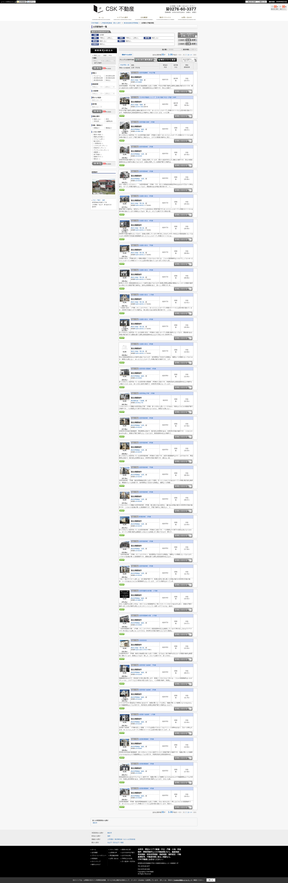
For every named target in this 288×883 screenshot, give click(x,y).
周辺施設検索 (114, 855)
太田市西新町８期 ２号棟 (148, 615)
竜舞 (141, 80)
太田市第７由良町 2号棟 (147, 690)
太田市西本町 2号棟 (146, 147)
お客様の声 (113, 852)
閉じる (211, 880)
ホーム (94, 849)
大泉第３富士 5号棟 (146, 196)
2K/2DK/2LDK (98, 78)
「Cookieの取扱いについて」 (182, 880)
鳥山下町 (140, 402)
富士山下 (116, 842)
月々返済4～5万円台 (128, 861)
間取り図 (126, 65)
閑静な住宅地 (99, 137)
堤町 (108, 836)
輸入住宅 (97, 141)
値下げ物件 (98, 63)
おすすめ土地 (126, 855)
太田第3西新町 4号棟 (146, 788)
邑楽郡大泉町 (138, 205)
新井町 (140, 427)
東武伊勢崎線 (135, 129)
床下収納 (97, 154)
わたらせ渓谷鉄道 (129, 839)
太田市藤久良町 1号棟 (146, 122)
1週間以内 (109, 121)
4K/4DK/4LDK (98, 80)
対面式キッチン (100, 148)
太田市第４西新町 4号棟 (147, 369)
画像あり (97, 128)
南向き (97, 159)
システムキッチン (100, 145)
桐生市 (95, 823)
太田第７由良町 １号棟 (147, 714)
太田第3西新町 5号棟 (146, 739)
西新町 (140, 378)
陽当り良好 (98, 134)
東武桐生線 (134, 401)
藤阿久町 (140, 600)
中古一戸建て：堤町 (99, 200)
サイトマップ (96, 861)
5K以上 (108, 80)
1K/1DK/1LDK (110, 76)
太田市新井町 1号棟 (146, 541)
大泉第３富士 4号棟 (146, 221)
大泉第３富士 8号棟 (146, 344)
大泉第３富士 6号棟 (146, 319)
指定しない (97, 55)
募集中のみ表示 (126, 55)
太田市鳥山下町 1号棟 (146, 393)
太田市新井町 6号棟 (146, 492)
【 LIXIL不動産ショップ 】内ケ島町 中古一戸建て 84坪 (157, 97)
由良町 (140, 674)
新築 (105, 55)
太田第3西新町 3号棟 (146, 764)
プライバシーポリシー (99, 855)
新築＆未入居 (126, 849)
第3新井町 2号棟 (145, 517)
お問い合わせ (114, 858)
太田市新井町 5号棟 (146, 566)
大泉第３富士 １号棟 (146, 295)
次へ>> (190, 55)
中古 (110, 55)
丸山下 (109, 842)
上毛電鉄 (110, 839)
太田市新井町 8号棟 (146, 443)
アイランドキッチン (101, 150)
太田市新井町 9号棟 (146, 418)
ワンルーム (97, 76)
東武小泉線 (134, 80)
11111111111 (143, 640)
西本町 (140, 156)
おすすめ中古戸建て (128, 852)
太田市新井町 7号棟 (146, 467)
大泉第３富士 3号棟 (146, 270)
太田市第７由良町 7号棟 (147, 665)
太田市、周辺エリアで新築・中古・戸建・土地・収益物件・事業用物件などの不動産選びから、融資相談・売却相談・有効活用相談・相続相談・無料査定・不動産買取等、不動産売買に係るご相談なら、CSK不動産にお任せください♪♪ (159, 854)
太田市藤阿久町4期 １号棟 (148, 591)
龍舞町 (140, 82)
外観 (121, 65)
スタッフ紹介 (114, 849)
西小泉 (142, 203)
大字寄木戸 (145, 649)
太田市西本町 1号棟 (146, 171)
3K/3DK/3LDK (110, 78)
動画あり (109, 128)
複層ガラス (98, 156)
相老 (122, 842)
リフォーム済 (99, 139)
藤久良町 (140, 131)
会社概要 (95, 852)
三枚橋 (142, 401)
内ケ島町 (140, 106)
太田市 (136, 82)
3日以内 (96, 121)
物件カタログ (96, 864)
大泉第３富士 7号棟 (146, 245)
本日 (107, 119)
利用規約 (95, 858)
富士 (143, 205)
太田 (142, 154)
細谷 (142, 129)
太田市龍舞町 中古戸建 (147, 73)
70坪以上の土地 (127, 858)
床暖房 (97, 152)
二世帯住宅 (98, 143)
